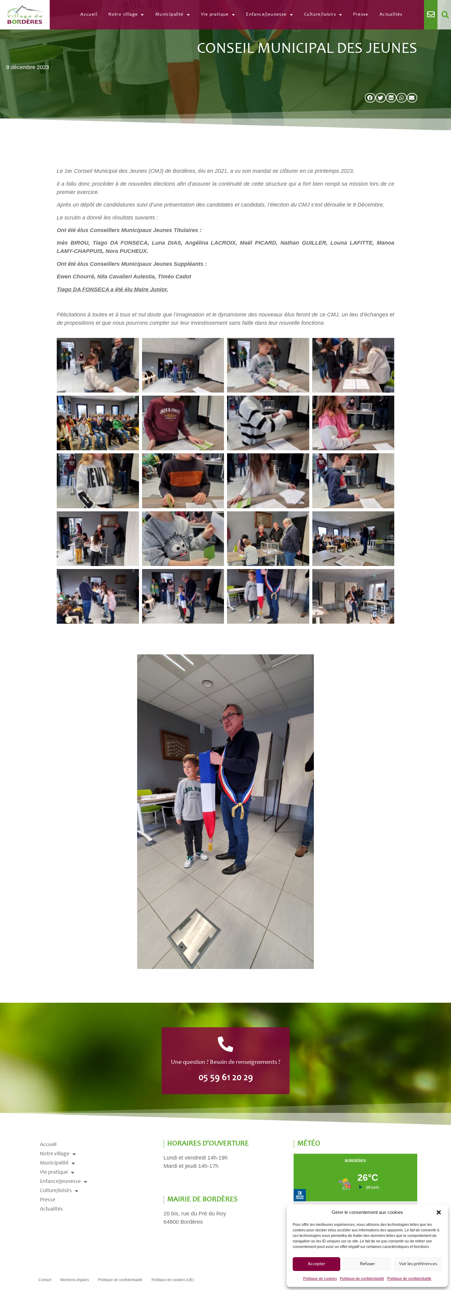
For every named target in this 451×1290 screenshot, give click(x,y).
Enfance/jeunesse (266, 14)
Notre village (123, 14)
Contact (44, 1280)
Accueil (88, 14)
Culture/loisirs (320, 14)
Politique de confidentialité (362, 1278)
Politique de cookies (320, 1278)
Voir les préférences (418, 1264)
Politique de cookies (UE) (173, 1280)
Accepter (316, 1264)
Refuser (367, 1264)
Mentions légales (74, 1280)
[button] (439, 1212)
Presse (360, 14)
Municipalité (169, 14)
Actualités (391, 14)
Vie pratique (215, 14)
